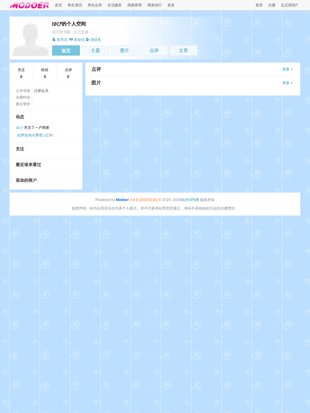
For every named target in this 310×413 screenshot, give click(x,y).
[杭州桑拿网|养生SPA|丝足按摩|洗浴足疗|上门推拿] (30, 8)
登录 (259, 5)
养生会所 (94, 5)
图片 (124, 50)
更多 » (287, 69)
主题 (95, 50)
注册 (271, 5)
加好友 (95, 39)
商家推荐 (134, 5)
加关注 (62, 39)
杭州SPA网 (190, 200)
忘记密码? (289, 5)
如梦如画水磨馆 (30, 135)
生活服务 (114, 5)
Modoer (122, 200)
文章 (183, 50)
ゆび (19, 127)
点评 (154, 50)
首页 (58, 5)
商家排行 (154, 5)
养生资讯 (75, 5)
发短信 (79, 39)
